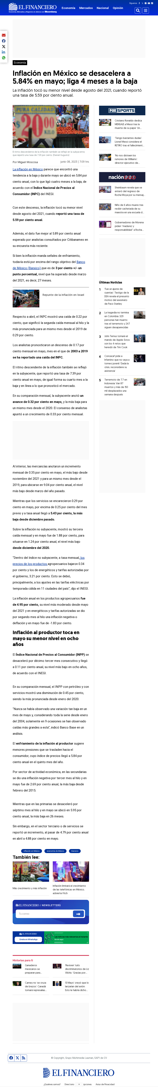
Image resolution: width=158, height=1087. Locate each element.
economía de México (55, 851)
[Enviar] (78, 913)
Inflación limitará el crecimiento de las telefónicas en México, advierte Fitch (69, 890)
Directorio (69, 1085)
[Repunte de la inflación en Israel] (26, 299)
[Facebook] (139, 3)
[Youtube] (149, 3)
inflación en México (32, 851)
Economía (68, 8)
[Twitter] (143, 3)
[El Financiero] (32, 8)
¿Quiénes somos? (52, 1085)
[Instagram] (146, 3)
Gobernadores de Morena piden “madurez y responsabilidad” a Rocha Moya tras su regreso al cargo (129, 230)
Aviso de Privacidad (105, 1085)
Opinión (118, 8)
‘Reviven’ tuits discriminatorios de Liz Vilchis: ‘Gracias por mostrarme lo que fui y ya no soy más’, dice (77, 973)
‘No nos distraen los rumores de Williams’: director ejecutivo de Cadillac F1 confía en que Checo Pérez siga (128, 163)
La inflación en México (28, 169)
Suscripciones (84, 1085)
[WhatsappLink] (51, 937)
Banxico (74, 851)
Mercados (86, 8)
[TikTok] (152, 3)
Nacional (103, 8)
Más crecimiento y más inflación (30, 888)
